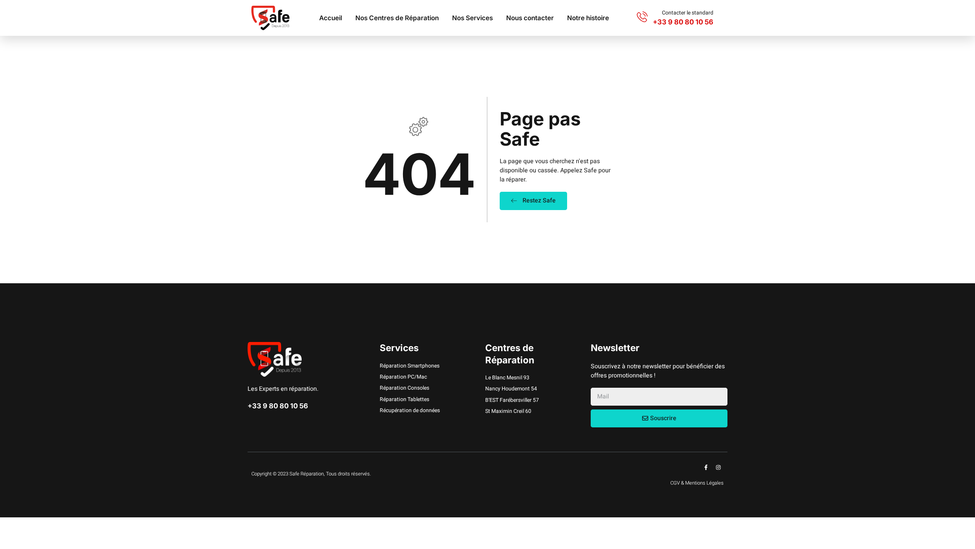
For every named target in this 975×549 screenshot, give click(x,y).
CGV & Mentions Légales (697, 482)
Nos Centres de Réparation (397, 18)
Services (399, 347)
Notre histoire (588, 18)
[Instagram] (718, 467)
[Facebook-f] (705, 467)
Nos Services (472, 18)
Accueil (330, 18)
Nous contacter (530, 18)
